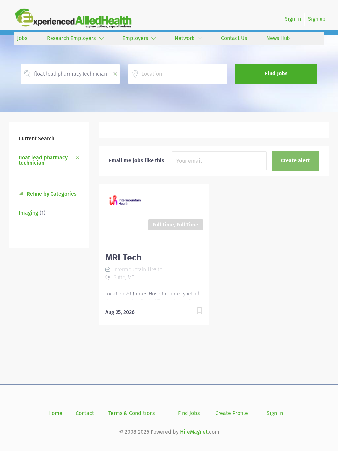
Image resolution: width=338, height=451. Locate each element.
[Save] (192, 311)
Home (55, 413)
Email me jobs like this (136, 160)
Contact (85, 413)
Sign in (293, 19)
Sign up (317, 19)
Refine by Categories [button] (51, 194)
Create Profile (231, 413)
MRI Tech (123, 257)
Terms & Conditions (131, 413)
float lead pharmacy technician (43, 160)
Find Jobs (276, 73)
